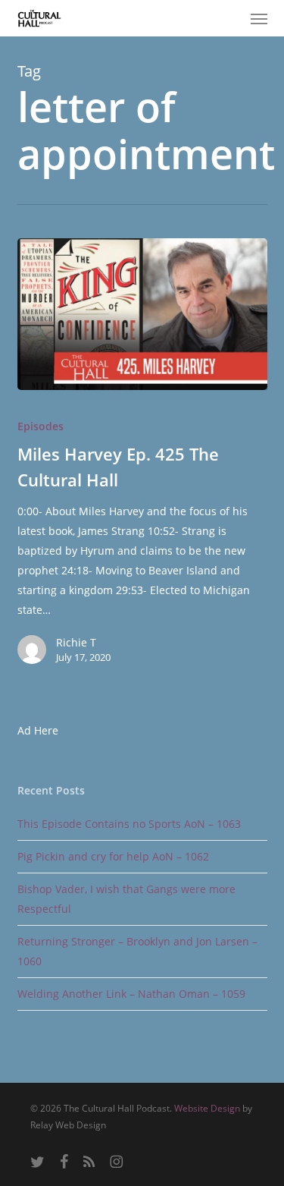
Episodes (40, 426)
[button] (259, 18)
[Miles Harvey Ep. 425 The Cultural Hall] (142, 314)
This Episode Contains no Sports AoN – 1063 (129, 823)
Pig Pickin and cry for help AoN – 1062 (113, 856)
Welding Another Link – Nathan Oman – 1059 (131, 993)
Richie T (76, 642)
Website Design (207, 1108)
